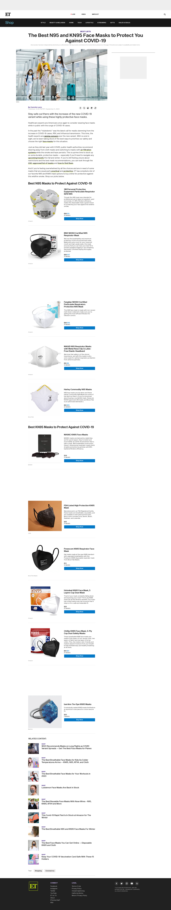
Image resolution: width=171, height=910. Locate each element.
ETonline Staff (55, 900)
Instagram (53, 889)
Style (43, 23)
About (52, 898)
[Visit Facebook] (116, 884)
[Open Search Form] (165, 14)
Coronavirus (50, 871)
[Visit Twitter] (121, 884)
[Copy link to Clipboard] (95, 108)
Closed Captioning (78, 891)
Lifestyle (89, 23)
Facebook (53, 886)
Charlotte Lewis (36, 107)
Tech (80, 23)
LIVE (73, 14)
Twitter (52, 891)
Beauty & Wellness (57, 23)
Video (83, 14)
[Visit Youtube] (132, 883)
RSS (51, 903)
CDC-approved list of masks (41, 163)
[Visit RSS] (137, 884)
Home (71, 23)
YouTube (53, 893)
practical (55, 171)
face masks (48, 141)
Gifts (112, 23)
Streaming (101, 23)
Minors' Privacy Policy (79, 895)
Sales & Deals (124, 23)
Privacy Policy (76, 889)
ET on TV (53, 895)
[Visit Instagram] (127, 884)
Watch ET (95, 14)
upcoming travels (36, 158)
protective (68, 171)
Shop (9, 23)
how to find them (65, 163)
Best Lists (85, 31)
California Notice (77, 893)
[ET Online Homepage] (8, 14)
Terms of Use (76, 886)
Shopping (38, 871)
